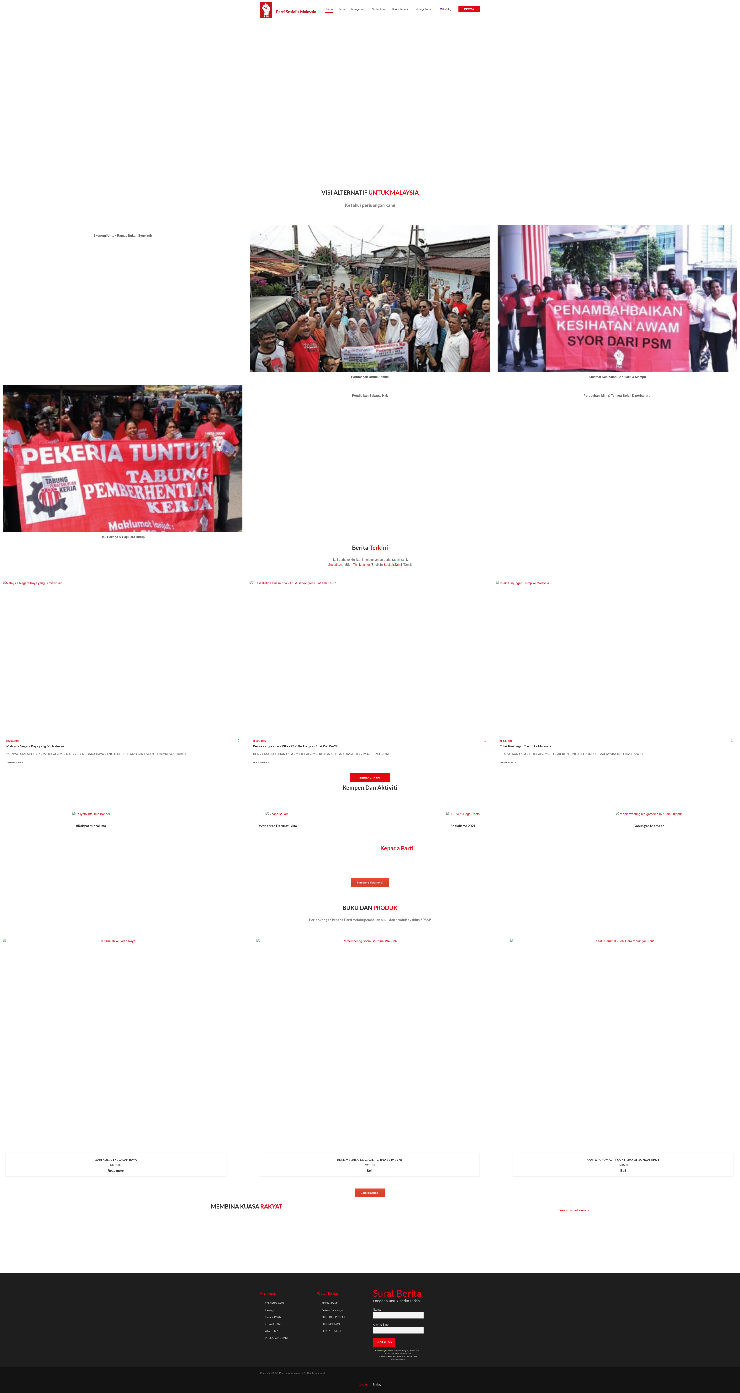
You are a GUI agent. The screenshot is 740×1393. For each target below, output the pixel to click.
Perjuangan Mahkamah (60, 1245)
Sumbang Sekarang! (370, 882)
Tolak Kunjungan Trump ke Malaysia (525, 746)
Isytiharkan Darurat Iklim (277, 826)
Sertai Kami (379, 9)
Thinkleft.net (361, 564)
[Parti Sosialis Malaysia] (288, 9)
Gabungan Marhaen (648, 826)
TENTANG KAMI (274, 1303)
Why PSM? (271, 1331)
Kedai (342, 9)
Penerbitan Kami (184, 1245)
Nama (377, 1309)
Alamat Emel (381, 1324)
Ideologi (269, 1310)
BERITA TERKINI (331, 1331)
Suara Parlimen (308, 1245)
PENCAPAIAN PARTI (277, 1338)
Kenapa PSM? (273, 1317)
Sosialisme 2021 (463, 826)
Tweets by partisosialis (573, 1210)
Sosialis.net (336, 564)
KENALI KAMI (273, 1324)
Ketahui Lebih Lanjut (122, 231)
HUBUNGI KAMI (330, 1324)
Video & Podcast (433, 1245)
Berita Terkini (400, 9)
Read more (116, 1170)
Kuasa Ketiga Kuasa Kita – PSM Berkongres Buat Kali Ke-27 (295, 746)
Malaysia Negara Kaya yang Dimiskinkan (35, 746)
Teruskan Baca (15, 762)
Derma (469, 9)
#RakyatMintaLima (91, 826)
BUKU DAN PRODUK (333, 1317)
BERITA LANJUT (370, 777)
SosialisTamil (393, 564)
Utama (329, 9)
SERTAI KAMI (329, 1303)
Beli (369, 1170)
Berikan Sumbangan (332, 1310)
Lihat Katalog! (370, 1192)
